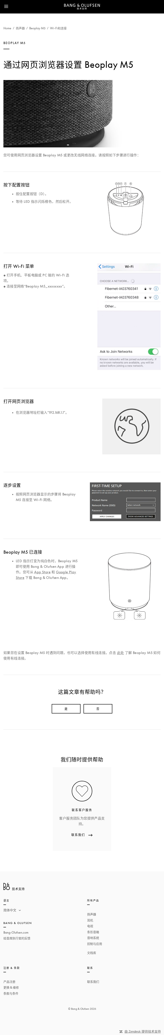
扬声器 (20, 28)
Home (7, 28)
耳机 (90, 920)
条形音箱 (93, 932)
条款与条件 (10, 993)
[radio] (66, 708)
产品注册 (9, 981)
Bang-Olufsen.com (15, 932)
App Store (42, 572)
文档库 (91, 953)
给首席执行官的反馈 (16, 938)
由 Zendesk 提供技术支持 (142, 1031)
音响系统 (93, 938)
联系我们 (93, 981)
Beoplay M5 (37, 28)
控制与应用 (94, 944)
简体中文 (10, 910)
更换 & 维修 (11, 987)
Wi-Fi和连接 (58, 28)
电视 (90, 926)
